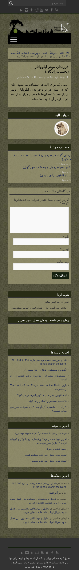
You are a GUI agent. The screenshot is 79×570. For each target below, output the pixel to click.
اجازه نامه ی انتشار (39, 562)
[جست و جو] (11, 3)
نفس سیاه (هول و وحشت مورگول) (47, 167)
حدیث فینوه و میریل (56, 448)
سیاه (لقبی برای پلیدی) (55, 175)
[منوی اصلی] (13, 39)
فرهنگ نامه (50, 53)
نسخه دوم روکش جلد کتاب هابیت (49, 460)
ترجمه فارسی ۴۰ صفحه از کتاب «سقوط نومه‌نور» (41, 433)
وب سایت (62, 261)
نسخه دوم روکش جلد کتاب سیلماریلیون (46, 454)
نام (67, 236)
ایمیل (65, 249)
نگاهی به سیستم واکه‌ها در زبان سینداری (45, 369)
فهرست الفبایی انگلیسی (25, 53)
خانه (62, 53)
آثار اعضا (53, 492)
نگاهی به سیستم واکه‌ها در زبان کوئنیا (47, 401)
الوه (57, 77)
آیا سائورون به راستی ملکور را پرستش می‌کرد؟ (42, 395)
